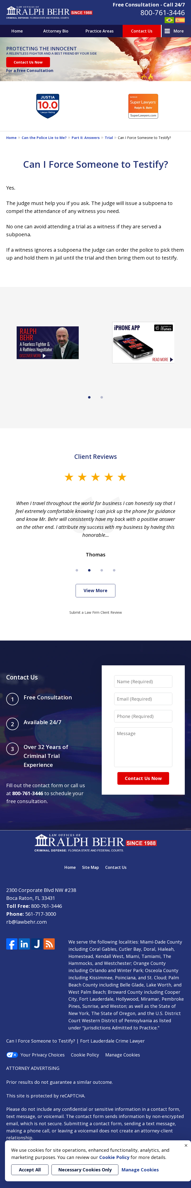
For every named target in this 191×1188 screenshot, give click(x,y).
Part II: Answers (86, 137)
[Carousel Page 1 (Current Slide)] (89, 397)
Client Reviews (95, 456)
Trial (109, 137)
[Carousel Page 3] (102, 570)
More (179, 31)
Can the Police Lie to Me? (44, 137)
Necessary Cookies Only (85, 1170)
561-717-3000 (40, 914)
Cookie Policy (85, 1055)
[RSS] (49, 944)
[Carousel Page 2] (102, 397)
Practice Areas (100, 31)
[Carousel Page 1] (77, 570)
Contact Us (141, 31)
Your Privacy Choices (43, 1055)
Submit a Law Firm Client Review (95, 612)
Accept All (30, 1170)
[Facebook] (11, 944)
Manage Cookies (122, 1055)
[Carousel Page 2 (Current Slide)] (89, 570)
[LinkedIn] (24, 944)
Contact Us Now (28, 62)
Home (17, 31)
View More (95, 590)
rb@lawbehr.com (26, 921)
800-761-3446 (163, 12)
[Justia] (36, 944)
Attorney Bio (55, 31)
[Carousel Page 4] (114, 570)
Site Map (90, 867)
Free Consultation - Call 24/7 (149, 4)
